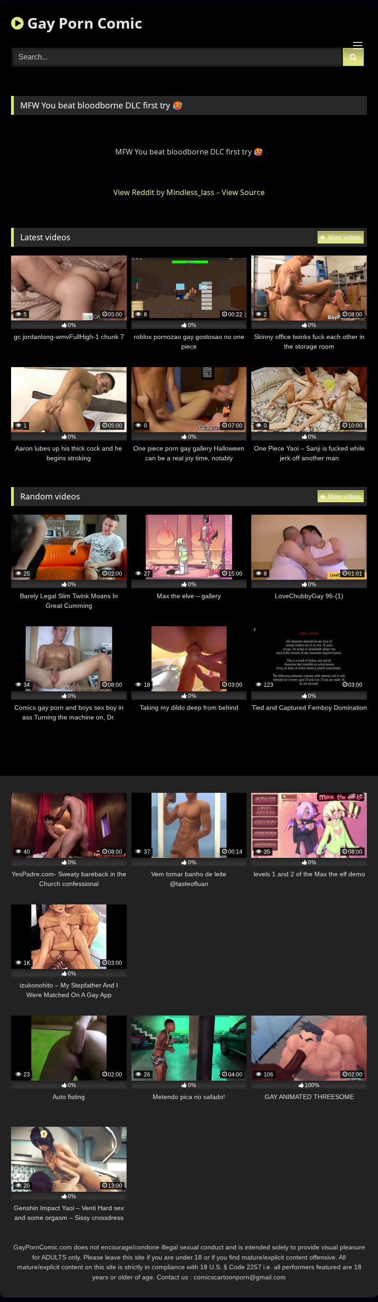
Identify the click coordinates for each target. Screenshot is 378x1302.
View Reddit (133, 192)
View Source (243, 192)
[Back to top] (349, 1275)
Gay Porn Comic (83, 23)
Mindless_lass (190, 192)
